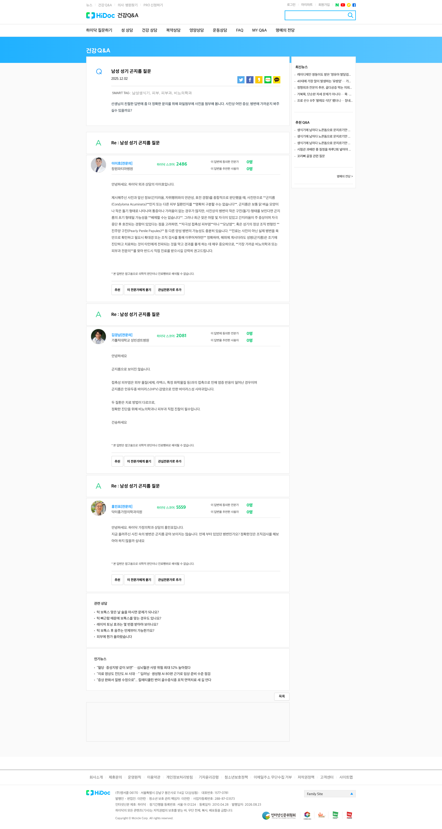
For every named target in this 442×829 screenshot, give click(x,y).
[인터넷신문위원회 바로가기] (281, 818)
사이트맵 (346, 777)
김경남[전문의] (122, 335)
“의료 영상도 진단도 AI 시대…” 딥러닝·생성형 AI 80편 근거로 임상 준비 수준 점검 (154, 674)
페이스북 (354, 5)
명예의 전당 (285, 30)
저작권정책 (306, 777)
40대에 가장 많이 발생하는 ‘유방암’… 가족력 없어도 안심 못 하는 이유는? (325, 81)
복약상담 (173, 30)
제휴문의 (115, 777)
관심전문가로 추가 (169, 290)
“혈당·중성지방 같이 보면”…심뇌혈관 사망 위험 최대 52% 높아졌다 (144, 668)
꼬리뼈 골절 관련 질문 (311, 156)
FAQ (239, 30)
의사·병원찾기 (128, 5)
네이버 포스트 (337, 5)
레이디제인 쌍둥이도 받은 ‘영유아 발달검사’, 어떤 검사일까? (325, 75)
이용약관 (153, 777)
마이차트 (307, 5)
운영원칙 (134, 777)
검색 (350, 15)
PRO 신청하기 (153, 5)
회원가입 (324, 5)
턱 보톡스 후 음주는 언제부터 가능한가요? (125, 631)
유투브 (343, 5)
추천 (117, 290)
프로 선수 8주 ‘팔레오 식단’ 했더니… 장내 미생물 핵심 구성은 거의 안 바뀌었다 (325, 101)
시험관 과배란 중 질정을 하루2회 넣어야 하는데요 (325, 150)
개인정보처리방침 (179, 777)
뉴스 (89, 5)
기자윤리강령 (209, 777)
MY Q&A (259, 30)
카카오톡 (276, 79)
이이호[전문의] (122, 163)
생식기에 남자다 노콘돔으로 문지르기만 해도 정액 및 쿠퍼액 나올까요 (325, 130)
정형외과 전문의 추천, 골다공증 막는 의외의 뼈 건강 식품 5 (325, 88)
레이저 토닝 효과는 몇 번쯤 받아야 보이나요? (127, 624)
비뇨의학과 (183, 93)
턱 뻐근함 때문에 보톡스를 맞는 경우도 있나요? (129, 618)
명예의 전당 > (345, 176)
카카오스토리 (258, 79)
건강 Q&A (105, 5)
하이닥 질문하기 (99, 30)
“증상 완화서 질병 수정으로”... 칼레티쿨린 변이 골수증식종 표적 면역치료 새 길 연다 (154, 680)
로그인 (291, 5)
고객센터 (327, 777)
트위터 (241, 79)
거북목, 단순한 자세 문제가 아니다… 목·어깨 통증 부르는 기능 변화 (325, 94)
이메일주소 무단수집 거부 (273, 777)
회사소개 (96, 777)
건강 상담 (149, 30)
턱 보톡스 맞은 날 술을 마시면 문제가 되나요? (128, 612)
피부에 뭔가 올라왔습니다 (114, 637)
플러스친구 (349, 5)
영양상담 (197, 30)
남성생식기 (141, 93)
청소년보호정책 (236, 777)
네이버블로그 (267, 79)
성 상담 (127, 30)
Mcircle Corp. (140, 818)
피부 (155, 93)
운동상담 (220, 30)
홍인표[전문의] (122, 507)
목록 (282, 696)
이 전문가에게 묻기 (139, 290)
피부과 (166, 93)
